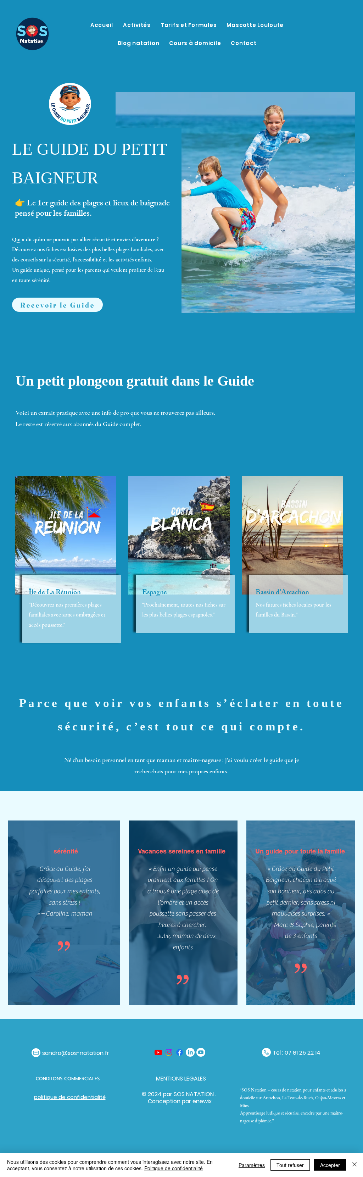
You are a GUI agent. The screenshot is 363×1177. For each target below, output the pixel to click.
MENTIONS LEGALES (181, 1078)
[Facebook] (179, 1052)
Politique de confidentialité (173, 1168)
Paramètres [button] (252, 1164)
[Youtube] (158, 1052)
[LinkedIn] (190, 1052)
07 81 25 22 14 (302, 1053)
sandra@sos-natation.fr (75, 1053)
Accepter (330, 1164)
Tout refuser (290, 1164)
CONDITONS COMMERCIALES (68, 1078)
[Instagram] (168, 1052)
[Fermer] (354, 1165)
